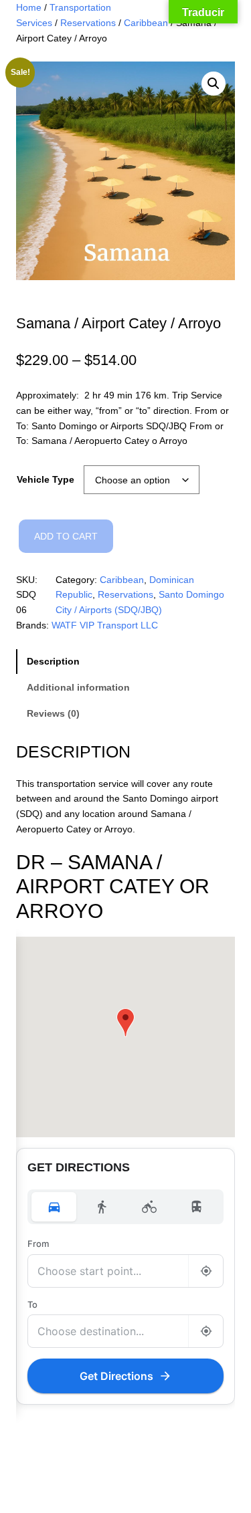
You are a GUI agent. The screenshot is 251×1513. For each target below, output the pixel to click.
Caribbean (146, 22)
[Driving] (53, 1206)
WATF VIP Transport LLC (105, 625)
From (38, 1243)
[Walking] (101, 1206)
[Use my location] (205, 1271)
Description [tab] (53, 661)
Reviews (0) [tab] (53, 713)
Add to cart (66, 536)
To (32, 1304)
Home (28, 7)
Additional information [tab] (78, 687)
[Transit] (197, 1206)
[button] (213, 84)
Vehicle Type (45, 479)
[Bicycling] (149, 1206)
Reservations (88, 22)
